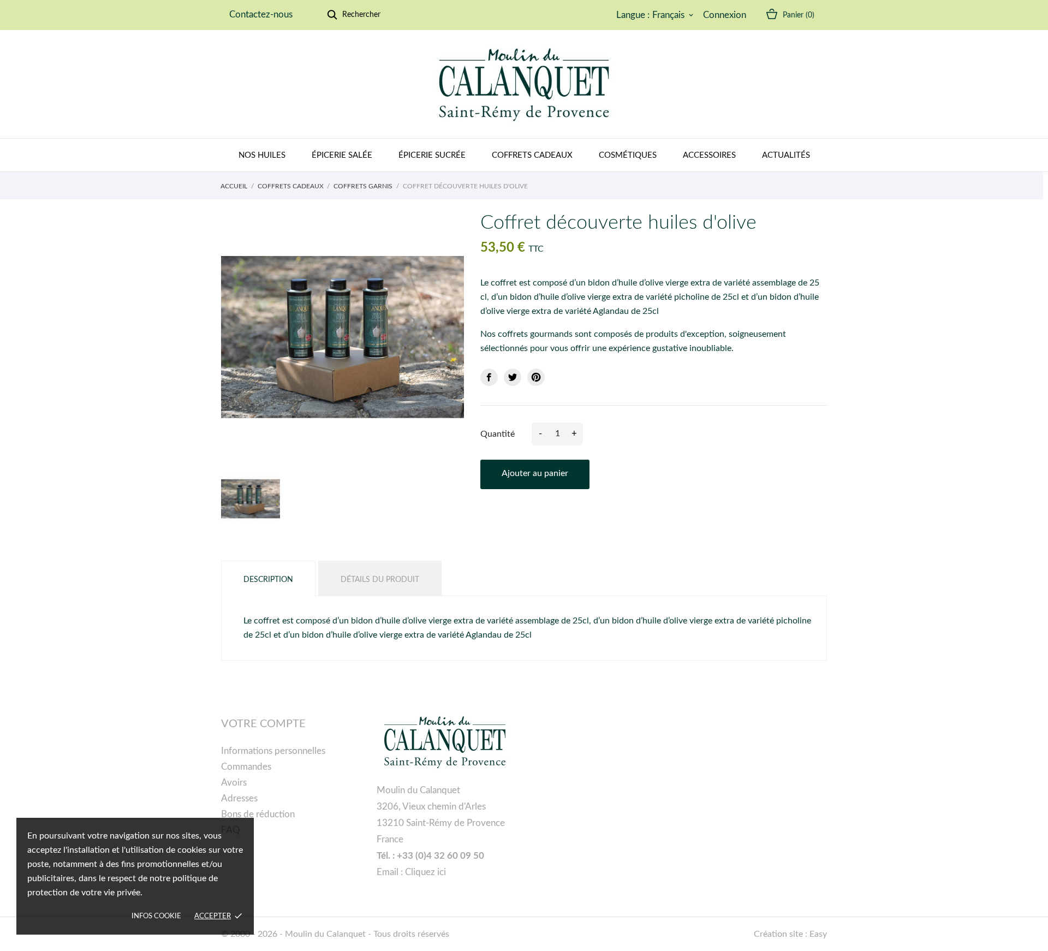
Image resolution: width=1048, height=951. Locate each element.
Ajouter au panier (535, 473)
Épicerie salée (342, 155)
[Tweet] (512, 377)
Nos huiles (262, 155)
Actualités (786, 155)
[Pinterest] (536, 377)
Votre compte (263, 723)
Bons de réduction (258, 814)
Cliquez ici (425, 872)
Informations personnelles (273, 751)
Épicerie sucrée (432, 155)
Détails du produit (380, 580)
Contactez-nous (261, 14)
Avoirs (234, 782)
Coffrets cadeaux (532, 155)
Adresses (239, 798)
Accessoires (709, 155)
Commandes (246, 766)
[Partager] (489, 377)
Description (268, 580)
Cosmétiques (628, 155)
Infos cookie (156, 916)
